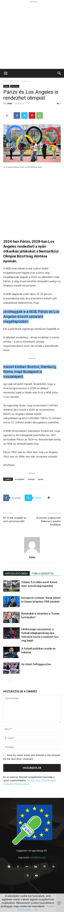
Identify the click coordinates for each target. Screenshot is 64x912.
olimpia (31, 479)
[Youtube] (36, 875)
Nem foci (27, 81)
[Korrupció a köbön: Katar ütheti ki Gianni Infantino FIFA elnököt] (11, 601)
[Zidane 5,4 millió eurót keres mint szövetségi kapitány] (11, 586)
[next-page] (11, 680)
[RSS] (53, 866)
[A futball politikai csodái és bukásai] (11, 652)
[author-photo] (32, 552)
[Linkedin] (35, 866)
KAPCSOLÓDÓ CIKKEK (16, 573)
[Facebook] (17, 115)
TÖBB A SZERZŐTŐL (43, 573)
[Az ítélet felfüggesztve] (11, 668)
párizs (40, 479)
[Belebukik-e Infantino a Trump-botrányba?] (11, 617)
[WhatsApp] (39, 115)
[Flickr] (26, 866)
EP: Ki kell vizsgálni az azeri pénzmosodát (14, 519)
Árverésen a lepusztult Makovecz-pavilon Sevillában (48, 521)
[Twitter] (24, 115)
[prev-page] (5, 680)
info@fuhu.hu (38, 857)
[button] (5, 73)
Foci (5, 590)
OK (36, 909)
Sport (17, 81)
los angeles (19, 479)
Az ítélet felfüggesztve (36, 664)
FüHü (9, 103)
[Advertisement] (32, 35)
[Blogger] (9, 866)
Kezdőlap (7, 81)
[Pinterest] (32, 115)
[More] (49, 498)
